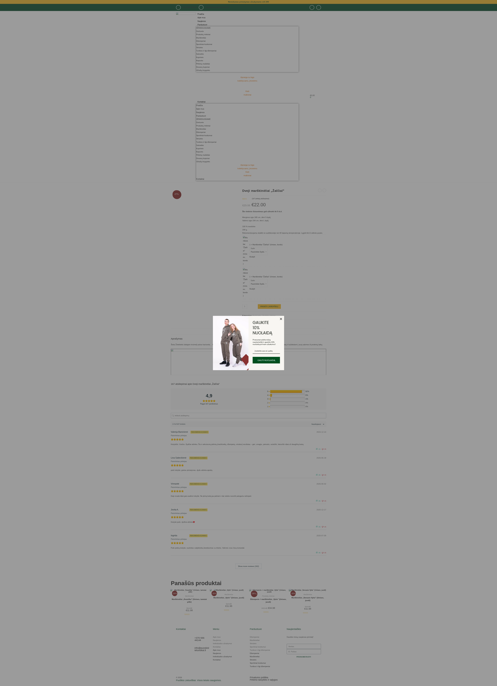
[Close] (281, 319)
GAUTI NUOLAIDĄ (266, 360)
